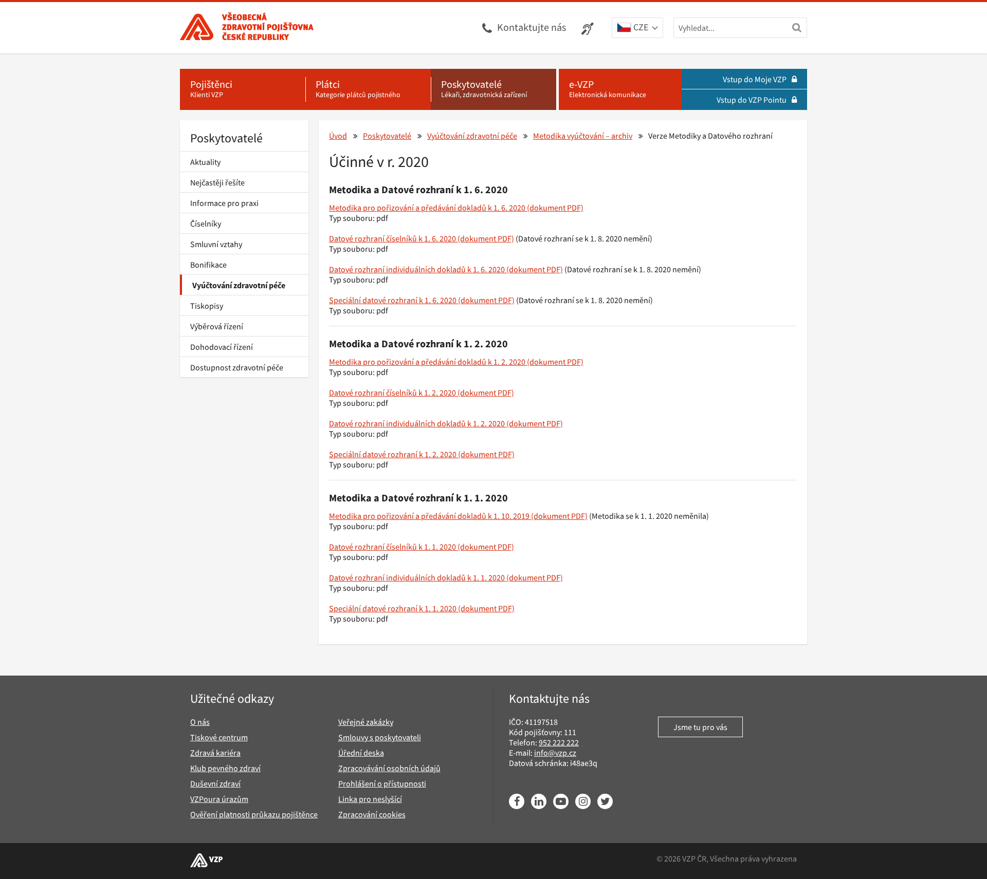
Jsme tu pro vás (700, 727)
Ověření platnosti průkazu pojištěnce (254, 814)
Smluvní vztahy (216, 244)
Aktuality (205, 162)
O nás (200, 722)
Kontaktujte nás (531, 27)
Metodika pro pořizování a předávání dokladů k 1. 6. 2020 (427, 207)
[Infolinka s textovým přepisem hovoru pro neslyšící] (588, 28)
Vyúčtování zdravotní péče (238, 285)
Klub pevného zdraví (225, 768)
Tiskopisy (206, 306)
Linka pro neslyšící (370, 799)
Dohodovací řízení (221, 347)
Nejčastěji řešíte (217, 182)
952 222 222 (559, 742)
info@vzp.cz (555, 752)
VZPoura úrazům (219, 799)
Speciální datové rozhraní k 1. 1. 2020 (392, 608)
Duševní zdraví (215, 783)
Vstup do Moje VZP (755, 79)
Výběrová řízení (216, 326)
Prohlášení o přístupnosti (382, 783)
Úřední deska (361, 752)
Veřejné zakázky (365, 722)
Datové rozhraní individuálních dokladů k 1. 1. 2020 (417, 577)
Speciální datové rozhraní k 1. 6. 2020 (392, 300)
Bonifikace (208, 264)
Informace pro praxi (224, 203)
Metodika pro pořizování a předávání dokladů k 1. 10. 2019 (429, 516)
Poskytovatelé (226, 138)
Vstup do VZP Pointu (752, 100)
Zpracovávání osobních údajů (389, 768)
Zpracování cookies (372, 814)
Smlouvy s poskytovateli (379, 737)
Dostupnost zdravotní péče (236, 367)
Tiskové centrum (219, 737)
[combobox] (637, 28)
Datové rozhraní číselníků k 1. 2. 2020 (392, 392)
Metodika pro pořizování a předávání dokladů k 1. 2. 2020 (427, 362)
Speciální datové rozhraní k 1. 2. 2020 (392, 454)
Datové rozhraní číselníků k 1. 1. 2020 (392, 546)
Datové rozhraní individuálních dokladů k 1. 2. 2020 (417, 423)
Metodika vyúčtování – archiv (582, 135)
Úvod (338, 135)
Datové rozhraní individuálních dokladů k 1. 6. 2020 (417, 269)
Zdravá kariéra (215, 752)
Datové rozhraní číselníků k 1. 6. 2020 (392, 238)
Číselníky (205, 223)
